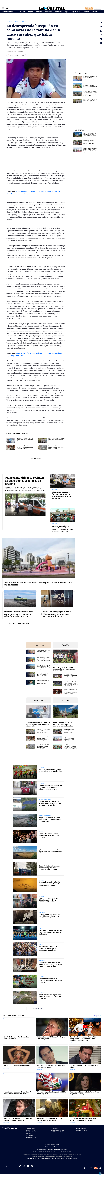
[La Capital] (52, 8)
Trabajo (40, 4)
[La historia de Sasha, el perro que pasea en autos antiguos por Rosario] (38, 682)
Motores (34, 4)
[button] (3, 8)
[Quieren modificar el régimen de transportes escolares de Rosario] (85, 142)
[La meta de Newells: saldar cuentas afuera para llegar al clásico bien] (65, 676)
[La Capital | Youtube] (28, 1166)
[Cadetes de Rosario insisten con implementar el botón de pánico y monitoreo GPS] (38, 788)
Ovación (39, 11)
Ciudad (22, 11)
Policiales (58, 11)
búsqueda (24, 21)
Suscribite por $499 (89, 8)
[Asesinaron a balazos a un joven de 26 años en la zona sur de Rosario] (52, 440)
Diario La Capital (30, 1128)
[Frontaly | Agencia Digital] (97, 1168)
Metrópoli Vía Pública (31, 1137)
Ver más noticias (38, 1008)
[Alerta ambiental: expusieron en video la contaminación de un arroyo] (38, 997)
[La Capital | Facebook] (15, 1166)
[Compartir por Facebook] (101, 22)
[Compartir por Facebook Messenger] (101, 38)
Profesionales (49, 4)
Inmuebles (27, 4)
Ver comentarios (36, 458)
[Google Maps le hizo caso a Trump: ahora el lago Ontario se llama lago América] (38, 804)
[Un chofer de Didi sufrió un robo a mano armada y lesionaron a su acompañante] (52, 447)
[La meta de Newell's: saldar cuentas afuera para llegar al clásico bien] (65, 662)
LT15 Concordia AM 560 (57, 1132)
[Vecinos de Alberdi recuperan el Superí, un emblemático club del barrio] (38, 772)
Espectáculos (76, 11)
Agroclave (28, 1133)
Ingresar (97, 8)
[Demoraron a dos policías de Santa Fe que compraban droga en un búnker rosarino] (20, 447)
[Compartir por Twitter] (101, 26)
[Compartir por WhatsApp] (101, 30)
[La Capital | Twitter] (20, 1166)
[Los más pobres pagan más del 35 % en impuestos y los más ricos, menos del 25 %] (57, 604)
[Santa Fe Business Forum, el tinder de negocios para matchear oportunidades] (38, 868)
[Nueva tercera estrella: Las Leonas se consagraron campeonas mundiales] (38, 949)
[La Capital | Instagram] (24, 1166)
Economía (48, 11)
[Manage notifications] (100, 1173)
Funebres (57, 4)
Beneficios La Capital (68, 4)
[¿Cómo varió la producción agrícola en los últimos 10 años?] (38, 852)
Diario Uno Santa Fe (31, 1130)
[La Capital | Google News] (32, 1166)
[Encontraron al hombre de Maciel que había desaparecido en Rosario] (85, 78)
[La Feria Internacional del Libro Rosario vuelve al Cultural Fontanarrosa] (38, 901)
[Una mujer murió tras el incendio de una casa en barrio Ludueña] (38, 981)
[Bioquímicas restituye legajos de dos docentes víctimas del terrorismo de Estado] (38, 885)
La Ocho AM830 (55, 1128)
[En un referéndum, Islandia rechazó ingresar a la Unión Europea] (38, 836)
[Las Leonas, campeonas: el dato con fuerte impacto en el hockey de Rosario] (38, 933)
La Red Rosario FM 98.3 (57, 1130)
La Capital (9, 21)
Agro (66, 11)
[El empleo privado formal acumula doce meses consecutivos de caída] (62, 488)
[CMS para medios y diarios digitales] (88, 1168)
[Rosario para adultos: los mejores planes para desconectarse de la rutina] (85, 134)
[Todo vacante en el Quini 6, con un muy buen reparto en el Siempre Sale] (85, 85)
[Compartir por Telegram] (101, 34)
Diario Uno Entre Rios (31, 1132)
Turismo (78, 4)
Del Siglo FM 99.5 (81, 1128)
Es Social (95, 11)
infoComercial (29, 1135)
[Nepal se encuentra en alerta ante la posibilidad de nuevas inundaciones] (38, 820)
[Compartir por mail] (101, 43)
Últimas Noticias (7, 11)
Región (30, 11)
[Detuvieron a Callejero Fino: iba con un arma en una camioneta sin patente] (20, 440)
